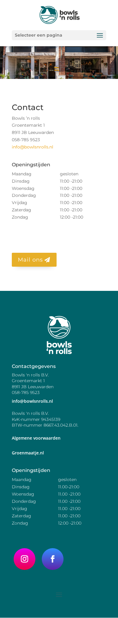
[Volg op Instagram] (24, 559)
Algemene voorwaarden (36, 438)
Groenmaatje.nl (28, 453)
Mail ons (30, 259)
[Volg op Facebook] (53, 559)
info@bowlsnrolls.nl (32, 147)
